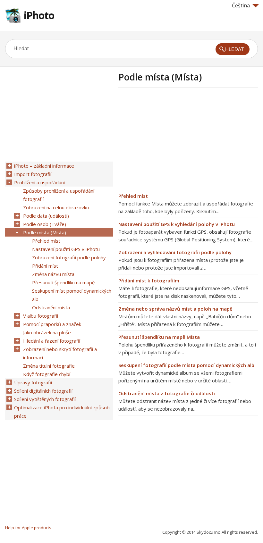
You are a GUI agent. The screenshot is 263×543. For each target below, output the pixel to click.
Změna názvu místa (53, 274)
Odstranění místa (51, 307)
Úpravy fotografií (33, 382)
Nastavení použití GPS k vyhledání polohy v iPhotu (176, 224)
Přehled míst (133, 196)
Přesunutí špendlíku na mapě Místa (159, 337)
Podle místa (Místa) (44, 232)
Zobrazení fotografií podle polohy (69, 257)
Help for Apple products (28, 527)
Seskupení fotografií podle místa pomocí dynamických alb (186, 365)
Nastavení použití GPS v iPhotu (66, 249)
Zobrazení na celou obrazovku (56, 207)
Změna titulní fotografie (49, 366)
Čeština (241, 5)
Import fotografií (32, 174)
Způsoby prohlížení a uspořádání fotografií (58, 195)
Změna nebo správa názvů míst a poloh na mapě (175, 308)
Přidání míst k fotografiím (148, 280)
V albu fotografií (40, 316)
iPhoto (39, 15)
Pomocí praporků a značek (52, 324)
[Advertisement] (172, 142)
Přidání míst (45, 266)
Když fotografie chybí (46, 374)
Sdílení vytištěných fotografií (45, 399)
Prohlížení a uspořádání (39, 182)
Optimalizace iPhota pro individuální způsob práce (62, 411)
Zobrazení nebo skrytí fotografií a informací (60, 353)
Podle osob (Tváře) (44, 224)
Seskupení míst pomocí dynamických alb (71, 295)
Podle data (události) (46, 216)
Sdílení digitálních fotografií (43, 391)
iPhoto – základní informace (44, 166)
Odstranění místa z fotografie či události (166, 393)
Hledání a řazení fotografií (51, 341)
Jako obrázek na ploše (47, 332)
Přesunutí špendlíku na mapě (63, 282)
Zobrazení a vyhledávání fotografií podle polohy (175, 252)
